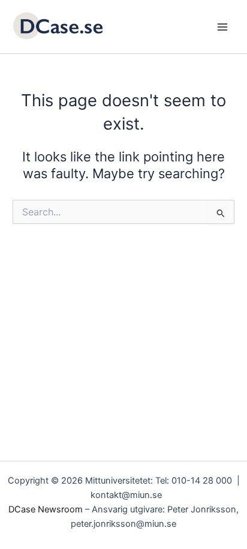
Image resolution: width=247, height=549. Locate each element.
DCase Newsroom (45, 509)
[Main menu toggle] (222, 27)
